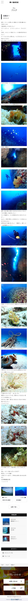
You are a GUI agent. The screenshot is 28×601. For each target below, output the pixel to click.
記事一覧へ (14, 507)
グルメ (7, 556)
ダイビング (8, 553)
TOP (2, 565)
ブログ (7, 565)
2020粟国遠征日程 (5, 479)
